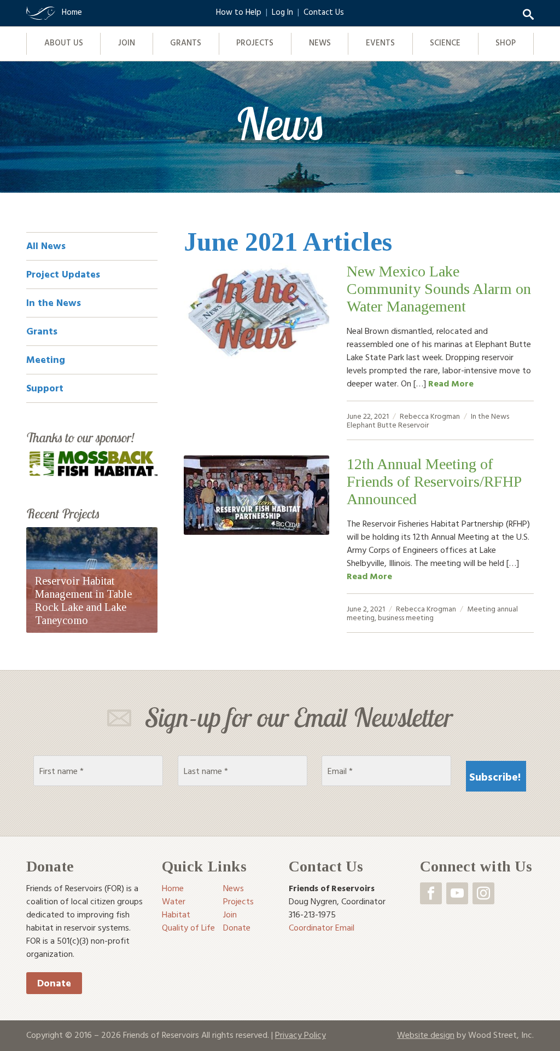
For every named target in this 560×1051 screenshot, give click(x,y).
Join (126, 42)
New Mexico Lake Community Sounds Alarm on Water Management (439, 289)
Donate (54, 982)
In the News (490, 415)
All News (46, 245)
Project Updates (63, 274)
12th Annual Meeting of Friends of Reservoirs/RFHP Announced (434, 481)
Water (173, 901)
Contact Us (324, 11)
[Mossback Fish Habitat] (92, 462)
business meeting (406, 617)
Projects (254, 42)
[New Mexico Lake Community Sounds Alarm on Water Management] (256, 312)
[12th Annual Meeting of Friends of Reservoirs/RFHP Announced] (256, 495)
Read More (451, 383)
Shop (505, 42)
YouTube (457, 893)
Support (44, 387)
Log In (282, 11)
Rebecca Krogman (430, 415)
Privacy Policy (300, 1034)
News (320, 42)
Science (445, 42)
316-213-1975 (312, 914)
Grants (185, 42)
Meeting (481, 608)
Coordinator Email (321, 927)
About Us (63, 42)
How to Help (238, 11)
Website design (425, 1034)
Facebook (431, 893)
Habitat (176, 914)
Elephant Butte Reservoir (388, 424)
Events (380, 42)
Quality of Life (188, 927)
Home (173, 887)
